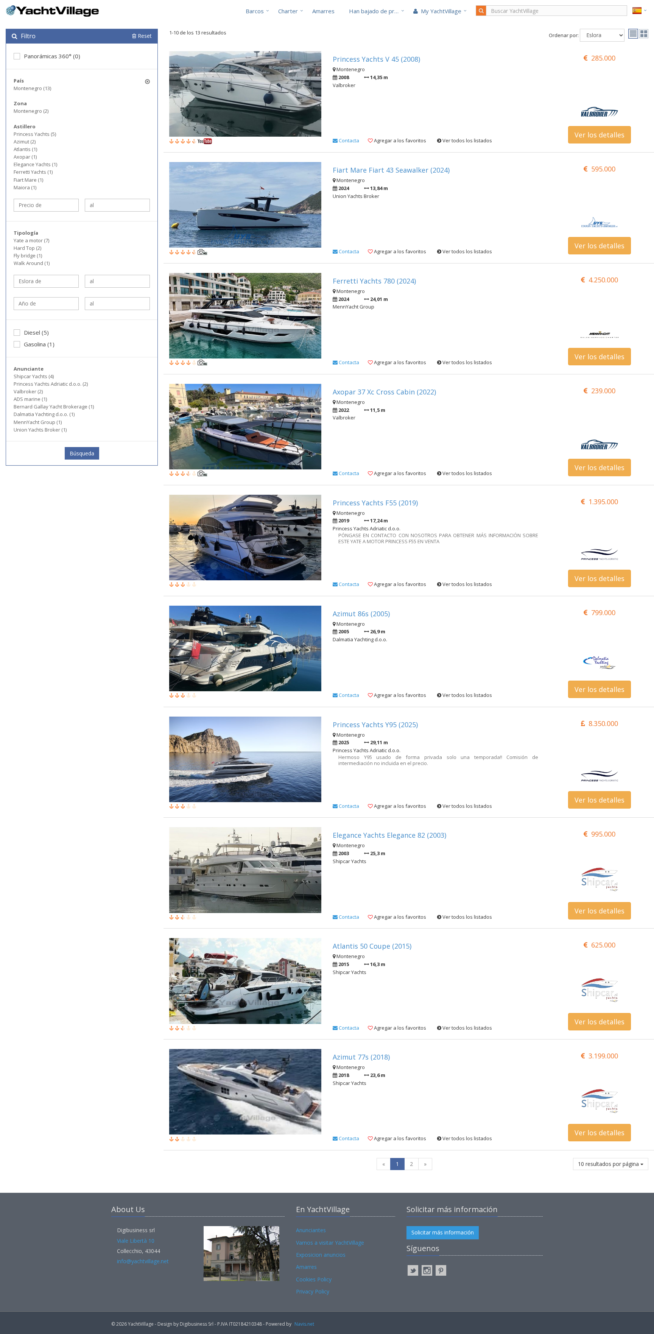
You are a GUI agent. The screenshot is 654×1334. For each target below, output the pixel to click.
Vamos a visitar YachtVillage (330, 1242)
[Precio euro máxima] (117, 205)
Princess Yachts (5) (35, 134)
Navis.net (304, 1324)
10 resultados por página (609, 1163)
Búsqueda (82, 453)
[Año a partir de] (46, 303)
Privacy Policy (312, 1291)
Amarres (323, 11)
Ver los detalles (599, 134)
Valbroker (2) (28, 391)
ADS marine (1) (30, 399)
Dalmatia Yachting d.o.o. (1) (44, 414)
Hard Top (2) (27, 248)
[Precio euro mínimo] (46, 205)
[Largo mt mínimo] (46, 281)
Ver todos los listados (466, 140)
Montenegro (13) (32, 88)
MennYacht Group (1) (38, 422)
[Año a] (117, 303)
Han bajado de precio (377, 11)
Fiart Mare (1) (28, 179)
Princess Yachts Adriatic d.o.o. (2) (51, 383)
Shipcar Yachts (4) (34, 376)
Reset (144, 35)
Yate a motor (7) (31, 240)
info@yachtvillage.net (143, 1261)
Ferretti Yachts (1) (33, 171)
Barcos (255, 11)
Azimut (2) (25, 141)
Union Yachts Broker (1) (40, 429)
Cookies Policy (314, 1279)
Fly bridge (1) (28, 255)
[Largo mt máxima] (117, 281)
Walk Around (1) (32, 263)
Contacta (348, 140)
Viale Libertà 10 (135, 1240)
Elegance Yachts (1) (35, 164)
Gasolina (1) (39, 344)
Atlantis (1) (25, 149)
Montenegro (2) (31, 111)
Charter (288, 11)
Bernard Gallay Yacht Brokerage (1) (54, 406)
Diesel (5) (36, 332)
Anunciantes (311, 1230)
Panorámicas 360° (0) (52, 56)
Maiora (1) (25, 187)
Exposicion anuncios (321, 1254)
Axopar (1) (25, 156)
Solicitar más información (442, 1232)
